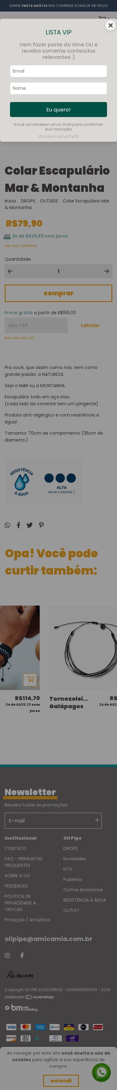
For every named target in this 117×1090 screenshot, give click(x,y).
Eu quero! (58, 109)
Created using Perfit (58, 136)
